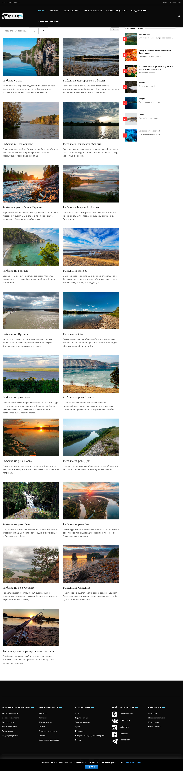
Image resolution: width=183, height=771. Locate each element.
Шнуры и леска (45, 722)
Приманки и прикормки (49, 739)
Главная (41, 11)
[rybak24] (12, 16)
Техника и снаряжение (47, 22)
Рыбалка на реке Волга (17, 461)
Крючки (42, 726)
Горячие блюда (81, 717)
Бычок (142, 114)
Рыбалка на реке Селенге (19, 587)
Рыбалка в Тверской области (81, 207)
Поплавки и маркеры (48, 731)
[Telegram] (115, 741)
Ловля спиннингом (10, 713)
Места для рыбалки (93, 11)
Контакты (152, 713)
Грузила (42, 735)
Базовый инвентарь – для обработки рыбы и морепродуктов (156, 67)
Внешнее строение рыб (149, 130)
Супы (77, 713)
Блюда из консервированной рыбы (90, 735)
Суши (77, 726)
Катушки (42, 717)
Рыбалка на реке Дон (76, 461)
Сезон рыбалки (71, 11)
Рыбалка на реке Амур (17, 397)
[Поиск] (33, 30)
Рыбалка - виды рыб (116, 11)
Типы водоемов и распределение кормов (28, 651)
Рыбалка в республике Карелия (22, 207)
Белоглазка (144, 82)
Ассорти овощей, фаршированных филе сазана (155, 51)
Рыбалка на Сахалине (76, 587)
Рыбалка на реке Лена (17, 524)
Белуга (142, 98)
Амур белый (144, 34)
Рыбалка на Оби (73, 334)
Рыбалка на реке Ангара (78, 397)
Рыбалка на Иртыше (16, 334)
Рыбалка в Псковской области (82, 144)
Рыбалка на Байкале (15, 270)
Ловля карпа (7, 731)
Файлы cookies (154, 726)
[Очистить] (43, 30)
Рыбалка (54, 11)
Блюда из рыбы (138, 11)
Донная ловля (8, 722)
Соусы (78, 739)
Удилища (42, 713)
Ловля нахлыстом (9, 726)
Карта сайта (153, 722)
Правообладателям (156, 717)
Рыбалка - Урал (12, 80)
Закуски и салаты (82, 722)
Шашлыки (79, 731)
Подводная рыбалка (10, 735)
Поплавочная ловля (10, 717)
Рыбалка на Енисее (75, 270)
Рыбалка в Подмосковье (18, 144)
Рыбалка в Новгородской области (84, 80)
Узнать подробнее (133, 762)
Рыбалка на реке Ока (76, 524)
